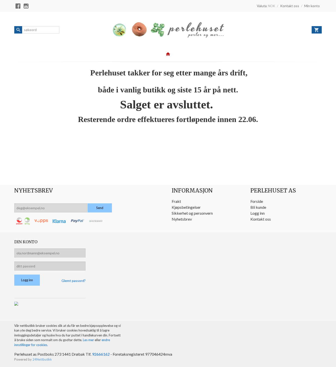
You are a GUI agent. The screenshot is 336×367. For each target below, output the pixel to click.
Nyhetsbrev (182, 219)
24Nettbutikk (42, 359)
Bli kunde (258, 207)
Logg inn (257, 213)
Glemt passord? (73, 281)
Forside (256, 201)
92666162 (101, 354)
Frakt (176, 201)
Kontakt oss (260, 219)
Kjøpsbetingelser (186, 207)
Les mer (89, 340)
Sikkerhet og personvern (192, 213)
